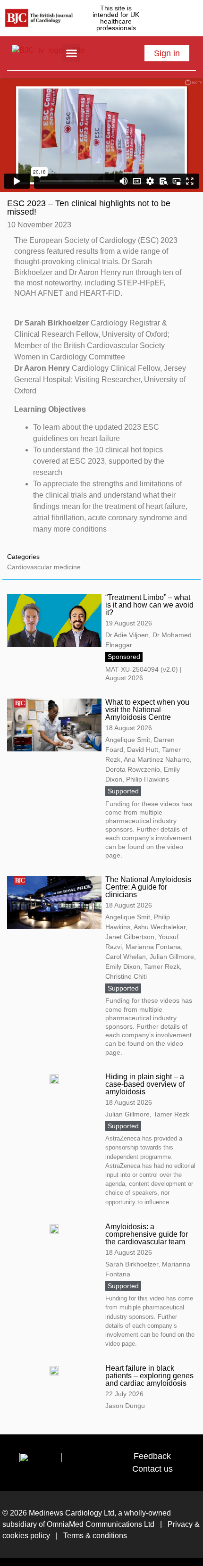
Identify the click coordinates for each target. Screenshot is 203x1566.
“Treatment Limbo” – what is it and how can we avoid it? (149, 604)
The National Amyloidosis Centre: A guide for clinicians (148, 887)
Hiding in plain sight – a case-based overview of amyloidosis (145, 1084)
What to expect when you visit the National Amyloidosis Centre (147, 709)
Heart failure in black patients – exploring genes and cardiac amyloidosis (149, 1375)
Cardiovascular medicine (44, 567)
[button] (71, 53)
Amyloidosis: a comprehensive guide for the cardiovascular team (146, 1234)
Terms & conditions (94, 1536)
